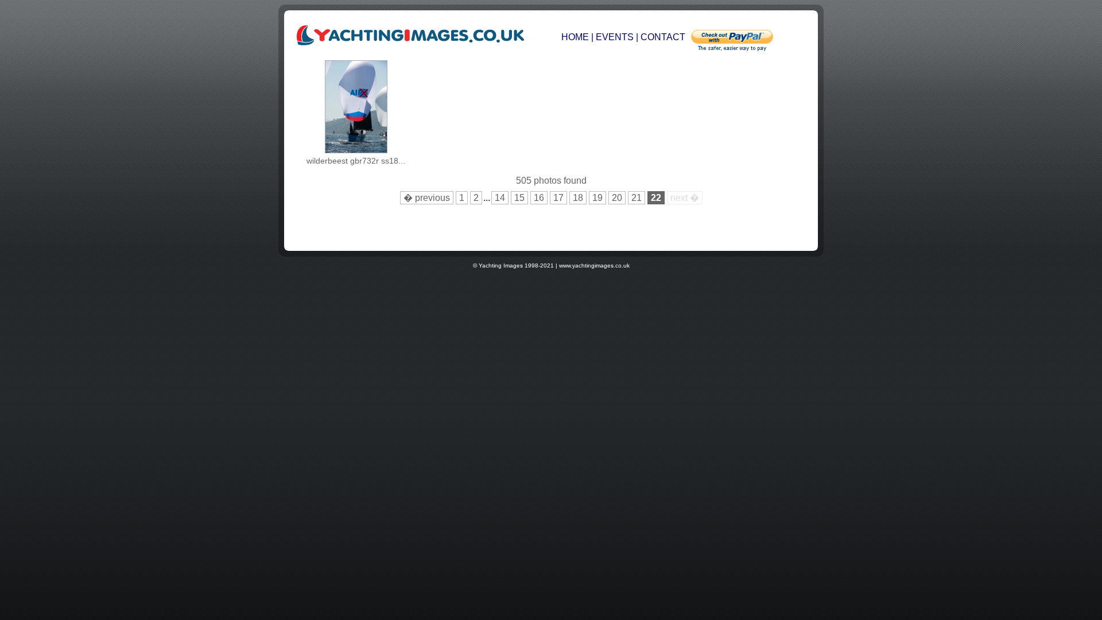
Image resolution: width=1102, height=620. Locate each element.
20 (617, 198)
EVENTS (615, 37)
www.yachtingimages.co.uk (594, 265)
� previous (426, 198)
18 (578, 198)
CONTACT (663, 37)
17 (558, 198)
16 (539, 198)
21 (636, 198)
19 (597, 198)
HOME (576, 37)
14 (500, 198)
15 (519, 198)
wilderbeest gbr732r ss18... (355, 160)
